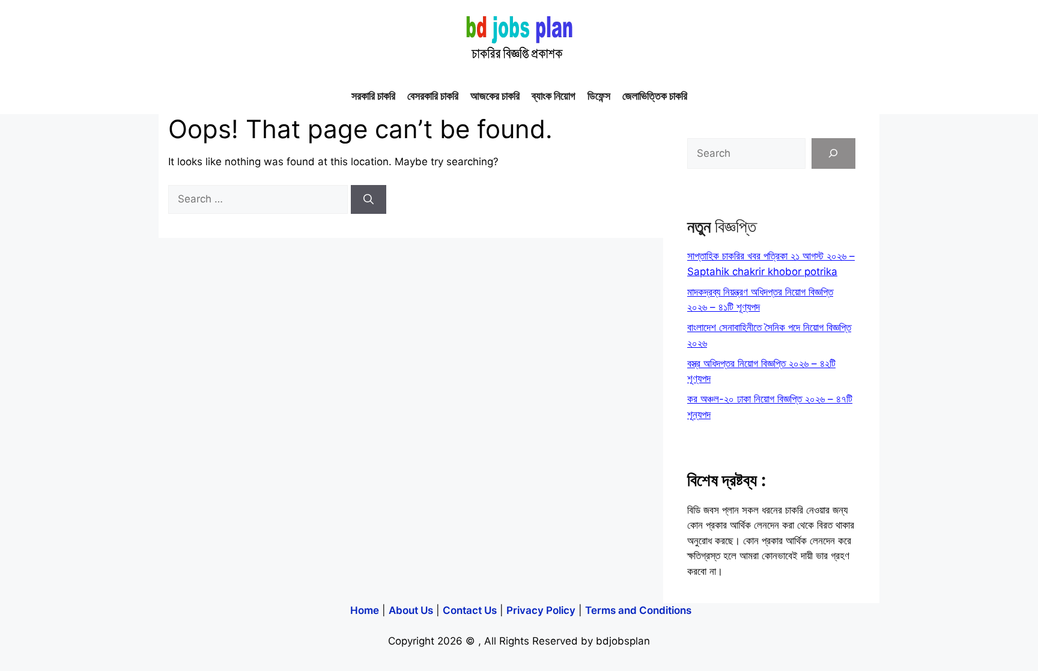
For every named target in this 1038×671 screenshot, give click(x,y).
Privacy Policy (540, 610)
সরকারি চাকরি (373, 96)
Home (364, 610)
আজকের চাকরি (495, 96)
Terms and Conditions (638, 610)
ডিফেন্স (598, 96)
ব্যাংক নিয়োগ (553, 96)
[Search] (368, 199)
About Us (411, 610)
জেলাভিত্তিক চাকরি (654, 96)
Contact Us (470, 610)
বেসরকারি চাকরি (432, 96)
